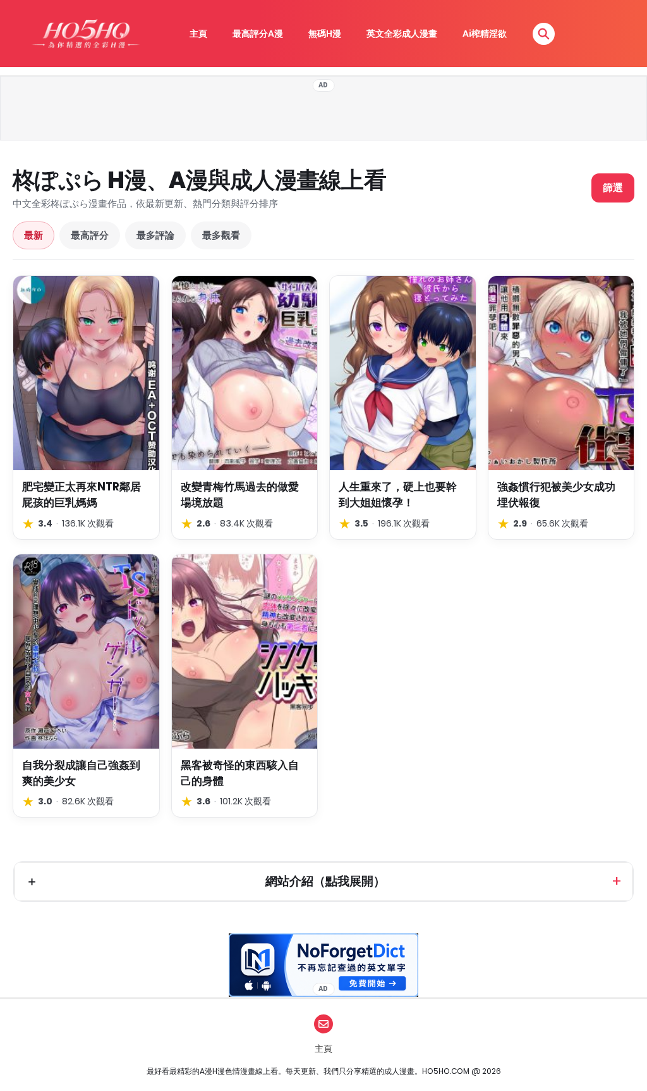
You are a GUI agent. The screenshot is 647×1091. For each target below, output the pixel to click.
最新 (33, 235)
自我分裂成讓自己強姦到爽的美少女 (81, 773)
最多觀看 (221, 235)
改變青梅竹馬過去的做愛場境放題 (240, 494)
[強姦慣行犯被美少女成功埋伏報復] (561, 373)
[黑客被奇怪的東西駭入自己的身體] (245, 651)
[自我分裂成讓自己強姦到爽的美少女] (86, 651)
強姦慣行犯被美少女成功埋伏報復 (556, 494)
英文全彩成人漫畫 (401, 33)
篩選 (613, 187)
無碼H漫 (324, 33)
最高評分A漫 (258, 33)
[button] (544, 34)
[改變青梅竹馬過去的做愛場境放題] (245, 373)
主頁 (198, 33)
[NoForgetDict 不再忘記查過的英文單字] (323, 965)
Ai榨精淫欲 (485, 33)
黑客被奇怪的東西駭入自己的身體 (240, 773)
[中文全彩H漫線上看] (85, 33)
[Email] (323, 1023)
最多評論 (155, 235)
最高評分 (90, 235)
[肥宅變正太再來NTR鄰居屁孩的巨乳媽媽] (86, 373)
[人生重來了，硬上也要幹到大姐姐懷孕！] (403, 373)
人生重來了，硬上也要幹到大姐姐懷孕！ (398, 494)
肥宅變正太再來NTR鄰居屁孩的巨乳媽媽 (81, 494)
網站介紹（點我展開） (325, 881)
